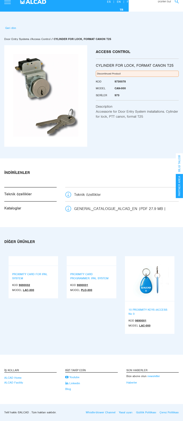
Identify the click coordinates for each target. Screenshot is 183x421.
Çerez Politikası (169, 412)
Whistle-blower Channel (100, 412)
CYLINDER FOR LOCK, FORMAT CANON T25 (82, 39)
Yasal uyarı (125, 412)
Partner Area (179, 186)
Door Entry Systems (16, 39)
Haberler (131, 382)
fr (128, 2)
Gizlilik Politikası (146, 412)
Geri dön (10, 28)
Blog (68, 389)
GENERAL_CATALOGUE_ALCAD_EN (118, 208)
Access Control (41, 39)
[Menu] (7, 2)
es (109, 2)
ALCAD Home (12, 378)
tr (121, 10)
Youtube (73, 377)
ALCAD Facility (13, 382)
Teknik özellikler (87, 194)
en (119, 2)
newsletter (153, 376)
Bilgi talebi (179, 163)
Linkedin (74, 383)
